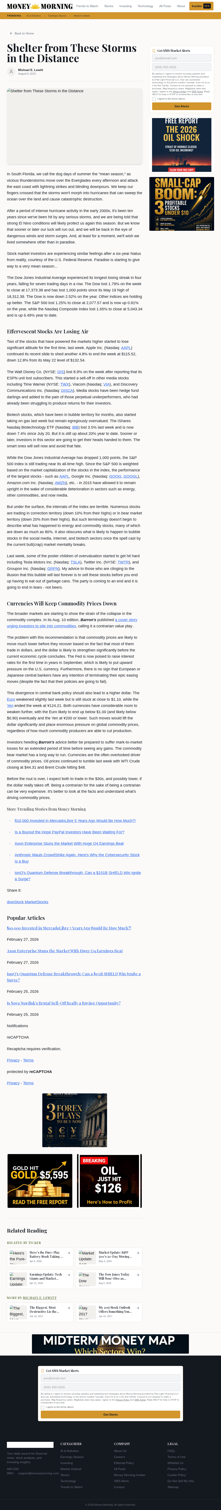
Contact (119, 1487)
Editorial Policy (124, 1463)
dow (10, 902)
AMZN (60, 483)
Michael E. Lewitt (40, 1298)
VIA (106, 384)
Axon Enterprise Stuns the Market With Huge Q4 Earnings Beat (69, 843)
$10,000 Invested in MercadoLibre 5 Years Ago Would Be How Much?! (75, 821)
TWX (64, 384)
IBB (75, 427)
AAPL (126, 348)
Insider (201, 6)
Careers (119, 1457)
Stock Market (25, 902)
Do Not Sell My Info (180, 1481)
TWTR (123, 562)
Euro (11, 699)
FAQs (171, 1451)
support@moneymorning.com (38, 1473)
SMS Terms (197, 91)
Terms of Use (176, 1457)
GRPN (52, 568)
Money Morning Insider (129, 1475)
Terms (28, 1060)
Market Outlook (82, 15)
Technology (145, 6)
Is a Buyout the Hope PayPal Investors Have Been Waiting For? (69, 832)
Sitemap (173, 1487)
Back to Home (24, 33)
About (181, 6)
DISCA (67, 390)
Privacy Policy (179, 91)
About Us (120, 1451)
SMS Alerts (121, 1481)
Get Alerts (182, 106)
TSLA (75, 562)
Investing (125, 6)
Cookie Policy (176, 1475)
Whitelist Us (175, 1463)
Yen (10, 705)
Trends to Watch (87, 6)
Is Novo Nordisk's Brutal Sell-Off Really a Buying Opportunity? (64, 1003)
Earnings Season (57, 15)
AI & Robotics (34, 15)
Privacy (13, 1060)
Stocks (108, 6)
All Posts (165, 6)
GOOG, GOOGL (123, 476)
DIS (60, 372)
